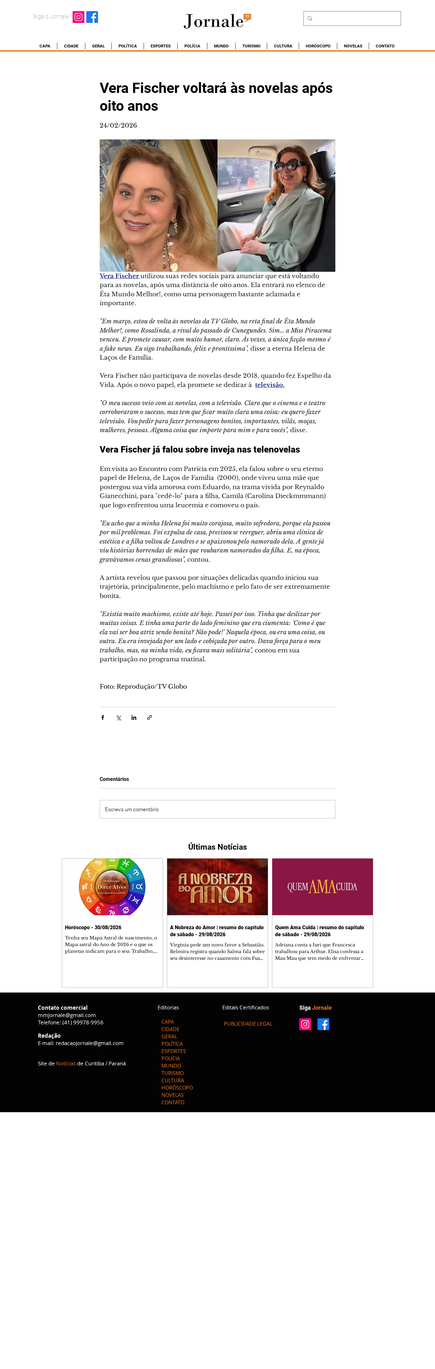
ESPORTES (173, 1051)
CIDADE (170, 1029)
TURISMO (172, 1073)
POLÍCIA (170, 1058)
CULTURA (172, 1080)
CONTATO (172, 1102)
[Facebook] (92, 17)
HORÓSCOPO (177, 1087)
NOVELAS (172, 1095)
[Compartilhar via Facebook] (103, 717)
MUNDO (171, 1065)
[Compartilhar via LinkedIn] (134, 717)
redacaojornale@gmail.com (90, 1043)
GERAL (169, 1036)
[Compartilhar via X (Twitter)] (118, 717)
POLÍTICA (172, 1043)
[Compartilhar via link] (149, 717)
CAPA (167, 1021)
